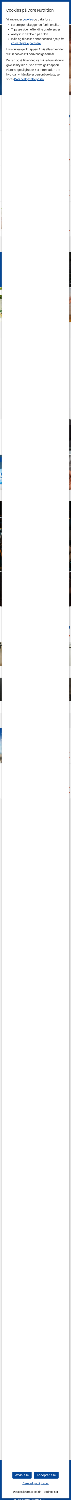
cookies (28, 19)
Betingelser (51, 1492)
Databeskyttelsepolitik (29, 79)
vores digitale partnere (26, 43)
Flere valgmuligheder (35, 1483)
